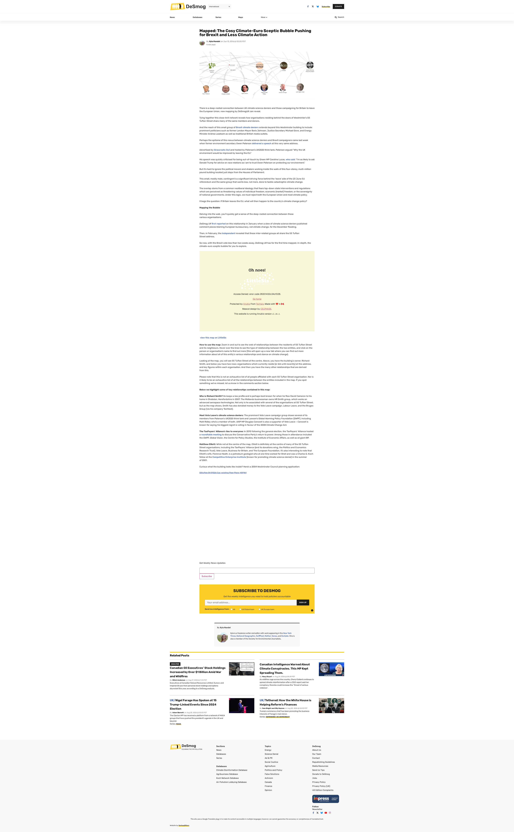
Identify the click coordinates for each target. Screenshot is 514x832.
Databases (221, 754)
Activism (269, 778)
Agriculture (270, 766)
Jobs (314, 778)
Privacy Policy (319, 782)
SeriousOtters (184, 825)
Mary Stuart (267, 677)
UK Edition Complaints (322, 790)
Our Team (316, 754)
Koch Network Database (227, 778)
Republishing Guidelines (323, 762)
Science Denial (271, 754)
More (263, 17)
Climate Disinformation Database (231, 770)
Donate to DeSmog (321, 774)
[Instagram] (330, 813)
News (218, 750)
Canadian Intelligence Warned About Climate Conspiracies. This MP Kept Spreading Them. (285, 668)
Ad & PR (268, 758)
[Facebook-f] (308, 6)
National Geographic (246, 636)
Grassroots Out (222, 150)
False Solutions (272, 774)
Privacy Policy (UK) (321, 786)
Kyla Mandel (214, 41)
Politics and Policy (273, 770)
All (234, 609)
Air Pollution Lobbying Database (231, 782)
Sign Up (303, 602)
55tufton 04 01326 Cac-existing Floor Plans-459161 (222, 473)
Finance (268, 786)
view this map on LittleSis (213, 337)
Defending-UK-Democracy (278, 717)
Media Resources (320, 766)
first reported (219, 223)
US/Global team (248, 609)
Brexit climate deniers (247, 127)
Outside (284, 636)
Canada (268, 782)
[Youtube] (326, 813)
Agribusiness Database (227, 774)
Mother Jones (271, 636)
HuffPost (260, 636)
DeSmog (196, 6)
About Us (316, 750)
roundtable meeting (211, 434)
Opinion (268, 790)
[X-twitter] (313, 6)
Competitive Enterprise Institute (229, 457)
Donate (338, 6)
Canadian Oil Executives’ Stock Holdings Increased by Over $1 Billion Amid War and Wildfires (198, 672)
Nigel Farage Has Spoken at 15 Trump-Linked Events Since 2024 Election (193, 704)
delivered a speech (262, 143)
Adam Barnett (178, 713)
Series (219, 758)
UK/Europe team (267, 609)
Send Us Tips (318, 770)
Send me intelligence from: (217, 609)
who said (290, 159)
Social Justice (271, 762)
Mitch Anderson (178, 680)
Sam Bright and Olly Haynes (273, 708)
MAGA (178, 724)
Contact (316, 758)
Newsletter (317, 809)
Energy (268, 750)
